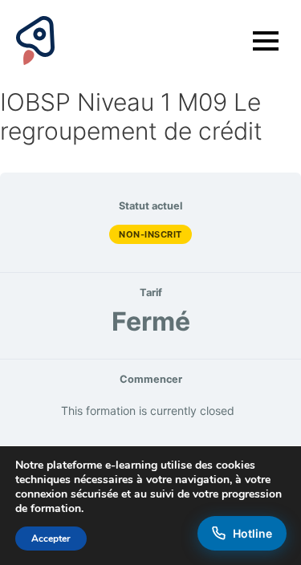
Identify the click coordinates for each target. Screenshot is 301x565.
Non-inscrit (150, 234)
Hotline (252, 533)
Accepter (51, 538)
